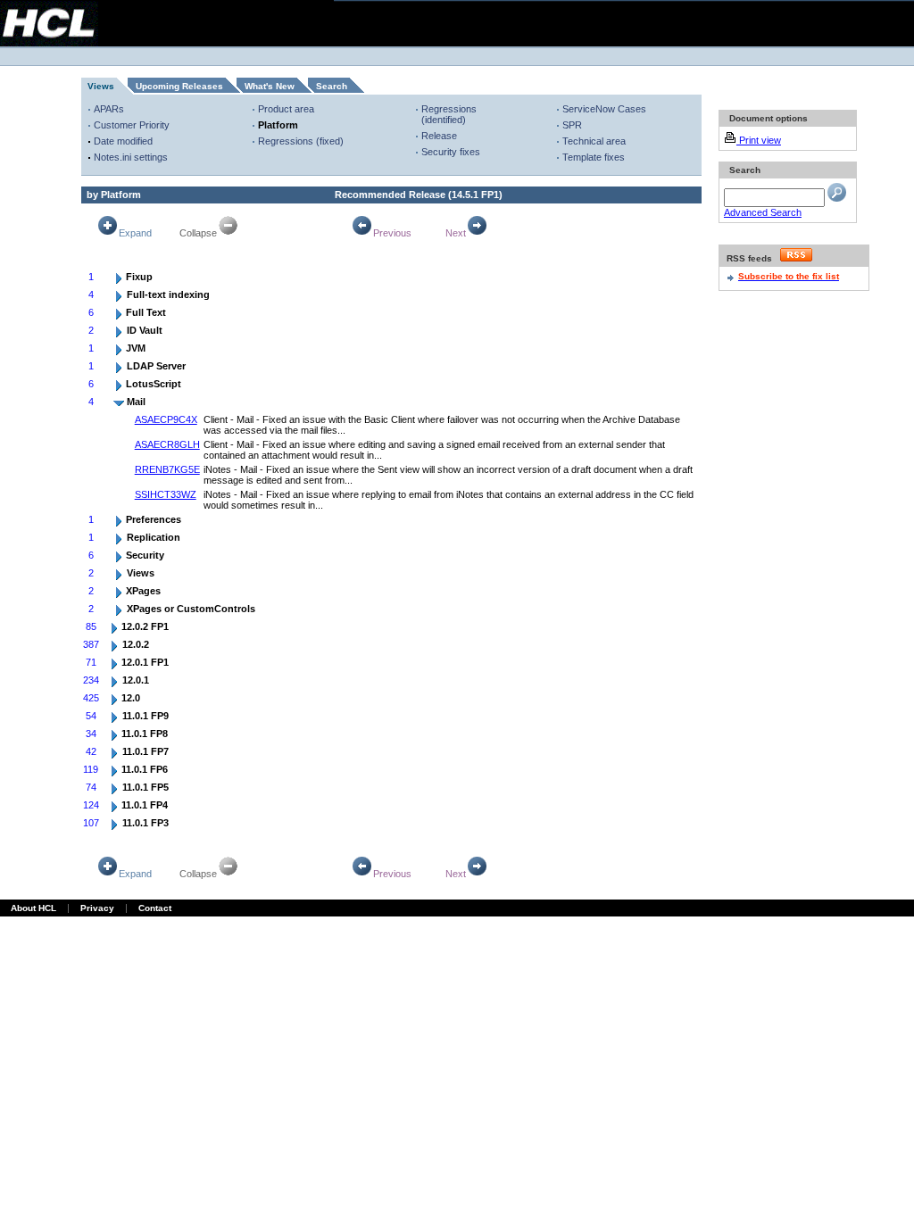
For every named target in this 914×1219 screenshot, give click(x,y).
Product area (286, 109)
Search (331, 86)
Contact (154, 908)
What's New (270, 86)
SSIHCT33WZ (165, 494)
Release (439, 135)
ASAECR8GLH (167, 444)
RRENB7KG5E (167, 469)
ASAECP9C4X (166, 419)
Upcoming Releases (179, 86)
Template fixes (593, 157)
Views (100, 86)
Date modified (123, 141)
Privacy (97, 908)
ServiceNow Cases (604, 109)
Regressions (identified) (449, 114)
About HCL (33, 908)
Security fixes (450, 151)
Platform (278, 125)
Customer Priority (132, 125)
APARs (109, 109)
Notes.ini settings (131, 157)
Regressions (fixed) (301, 141)
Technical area (594, 141)
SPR (572, 125)
